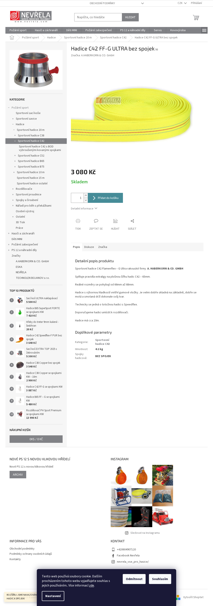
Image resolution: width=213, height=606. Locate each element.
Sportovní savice (26, 119)
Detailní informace (82, 209)
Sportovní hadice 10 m (31, 172)
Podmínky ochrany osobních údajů (31, 554)
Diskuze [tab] (89, 247)
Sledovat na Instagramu (145, 533)
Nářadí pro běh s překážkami (33, 206)
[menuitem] (18, 30)
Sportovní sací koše (28, 113)
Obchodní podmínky (102, 3)
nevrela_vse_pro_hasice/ (133, 562)
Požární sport (20, 108)
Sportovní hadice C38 (31, 135)
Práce (19, 228)
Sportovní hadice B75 (31, 167)
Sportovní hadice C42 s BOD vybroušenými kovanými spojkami (40, 148)
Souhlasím (160, 579)
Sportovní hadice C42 (31, 141)
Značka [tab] (102, 247)
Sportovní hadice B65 (31, 161)
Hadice (20, 124)
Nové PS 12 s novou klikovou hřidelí (31, 467)
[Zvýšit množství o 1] (86, 195)
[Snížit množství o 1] (86, 200)
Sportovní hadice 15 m (31, 178)
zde (91, 585)
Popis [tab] (76, 247)
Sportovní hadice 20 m (31, 130)
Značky (16, 256)
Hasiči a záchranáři (23, 233)
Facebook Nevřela (128, 555)
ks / (36, 439)
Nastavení (53, 596)
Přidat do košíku (108, 198)
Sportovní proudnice (28, 194)
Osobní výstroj (25, 211)
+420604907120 (126, 549)
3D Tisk (20, 222)
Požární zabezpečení (25, 244)
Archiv (18, 474)
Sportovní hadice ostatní (32, 183)
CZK (180, 3)
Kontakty (15, 559)
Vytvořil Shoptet (193, 597)
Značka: (92, 55)
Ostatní (20, 217)
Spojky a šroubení (27, 200)
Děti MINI (17, 239)
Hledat (130, 17)
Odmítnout (134, 579)
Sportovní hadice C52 (31, 156)
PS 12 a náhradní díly (24, 250)
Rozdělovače (24, 189)
